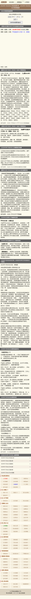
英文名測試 (26, 500)
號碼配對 (26, 539)
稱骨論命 (26, 481)
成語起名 (5, 517)
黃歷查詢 (19, 2)
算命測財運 (15, 528)
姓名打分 (5, 500)
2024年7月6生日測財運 (7, 469)
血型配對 (5, 548)
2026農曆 (15, 564)
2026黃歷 (5, 564)
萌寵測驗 (5, 531)
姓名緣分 (26, 542)
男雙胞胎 (5, 514)
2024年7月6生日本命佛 (7, 466)
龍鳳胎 (25, 514)
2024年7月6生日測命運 (7, 460)
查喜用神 (15, 487)
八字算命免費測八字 (15, 591)
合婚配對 (5, 539)
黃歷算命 (26, 478)
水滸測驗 (26, 531)
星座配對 (26, 545)
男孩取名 (15, 506)
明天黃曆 (5, 575)
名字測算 (15, 500)
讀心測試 (15, 584)
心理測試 (27, 2)
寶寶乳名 (5, 511)
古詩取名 (15, 517)
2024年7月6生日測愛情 (7, 463)
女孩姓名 (15, 509)
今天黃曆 (5, 573)
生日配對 (5, 542)
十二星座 (26, 484)
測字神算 (5, 534)
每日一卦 (5, 492)
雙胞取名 (26, 511)
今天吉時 (26, 573)
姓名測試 (11, 2)
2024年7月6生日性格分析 (7, 458)
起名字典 (26, 517)
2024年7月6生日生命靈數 (7, 472)
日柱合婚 (15, 542)
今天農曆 (15, 573)
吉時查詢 (15, 561)
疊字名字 (15, 511)
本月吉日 (26, 561)
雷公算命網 (9, 593)
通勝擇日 (5, 561)
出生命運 (15, 481)
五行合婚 (26, 548)
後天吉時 (26, 578)
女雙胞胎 (15, 514)
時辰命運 (5, 484)
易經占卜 (15, 492)
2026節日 (15, 567)
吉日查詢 (26, 559)
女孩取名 (26, 506)
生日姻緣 (5, 481)
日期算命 (15, 478)
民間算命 (26, 525)
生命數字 (5, 528)
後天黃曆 (5, 578)
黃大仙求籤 (26, 492)
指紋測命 (15, 531)
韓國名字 (15, 520)
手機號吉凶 (26, 553)
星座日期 (26, 567)
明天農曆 (15, 575)
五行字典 (15, 586)
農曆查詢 (15, 559)
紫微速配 (15, 539)
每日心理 (15, 525)
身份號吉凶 (15, 553)
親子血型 (5, 487)
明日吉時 (26, 575)
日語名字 (26, 520)
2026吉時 (5, 567)
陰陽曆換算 (26, 584)
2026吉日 (26, 564)
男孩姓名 (5, 509)
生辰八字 (5, 584)
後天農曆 (15, 578)
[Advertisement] (15, 49)
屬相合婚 (5, 545)
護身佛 (25, 528)
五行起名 (5, 520)
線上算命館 (22, 593)
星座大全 (5, 586)
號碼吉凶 (5, 553)
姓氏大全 (5, 506)
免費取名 (26, 509)
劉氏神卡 (5, 495)
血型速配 (15, 548)
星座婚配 (15, 545)
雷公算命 (4, 2)
